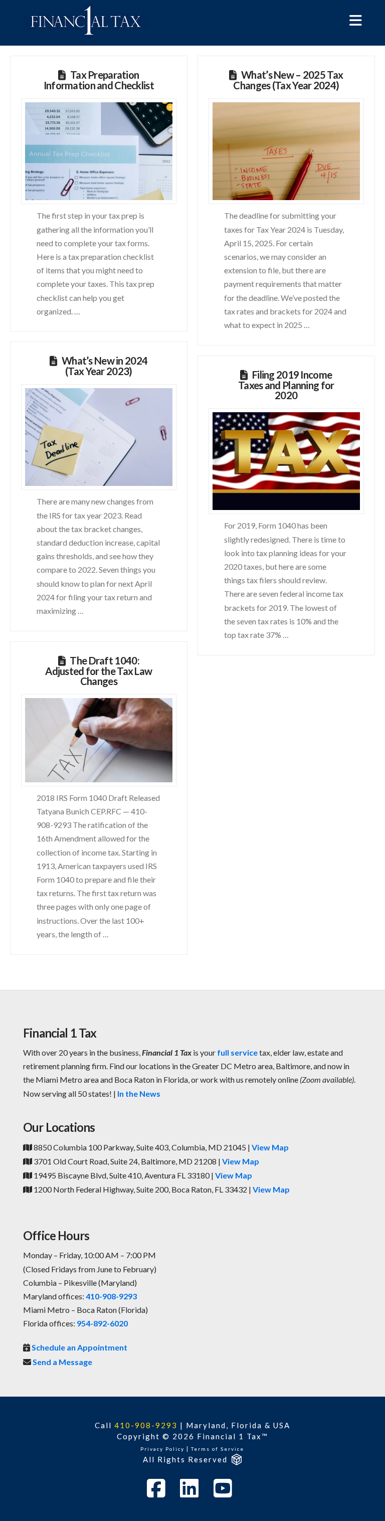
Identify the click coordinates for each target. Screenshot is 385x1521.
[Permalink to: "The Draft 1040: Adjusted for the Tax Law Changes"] (98, 740)
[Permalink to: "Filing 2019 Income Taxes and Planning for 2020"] (286, 461)
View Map (270, 1147)
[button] (355, 20)
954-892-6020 (102, 1323)
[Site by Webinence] (236, 1459)
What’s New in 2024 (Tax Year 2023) (104, 366)
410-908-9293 (111, 1296)
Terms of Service (217, 1449)
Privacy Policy (162, 1449)
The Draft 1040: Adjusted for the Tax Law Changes (98, 671)
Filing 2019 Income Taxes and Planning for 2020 (286, 385)
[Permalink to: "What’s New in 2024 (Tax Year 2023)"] (98, 437)
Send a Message (62, 1362)
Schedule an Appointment (79, 1347)
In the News (138, 1093)
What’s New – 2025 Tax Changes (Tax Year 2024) (288, 80)
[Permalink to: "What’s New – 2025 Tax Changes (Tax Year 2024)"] (286, 151)
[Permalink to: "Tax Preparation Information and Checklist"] (98, 151)
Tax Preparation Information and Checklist (99, 80)
